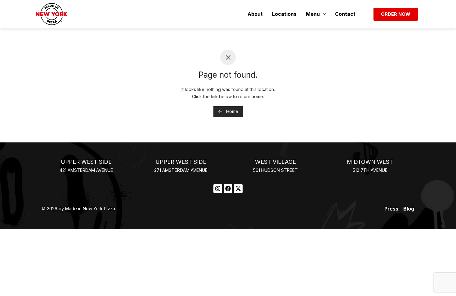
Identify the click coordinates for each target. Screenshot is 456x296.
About (255, 14)
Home (231, 111)
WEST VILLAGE (275, 162)
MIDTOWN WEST (370, 162)
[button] (315, 14)
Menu (313, 14)
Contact (345, 14)
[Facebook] (228, 188)
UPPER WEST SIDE (86, 162)
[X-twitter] (238, 188)
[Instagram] (217, 188)
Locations (284, 14)
